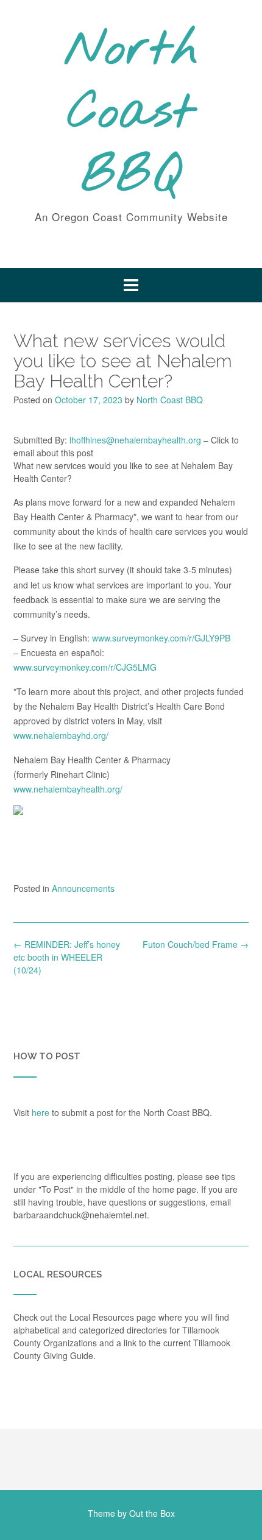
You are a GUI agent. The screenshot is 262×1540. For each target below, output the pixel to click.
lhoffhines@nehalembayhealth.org (135, 440)
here (40, 1112)
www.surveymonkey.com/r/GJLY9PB (161, 638)
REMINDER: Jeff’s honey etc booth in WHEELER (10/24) (66, 957)
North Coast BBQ (131, 114)
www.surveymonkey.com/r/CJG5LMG (85, 667)
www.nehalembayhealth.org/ (67, 789)
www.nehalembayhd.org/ (60, 735)
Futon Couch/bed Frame (196, 944)
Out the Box (152, 1513)
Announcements (83, 888)
